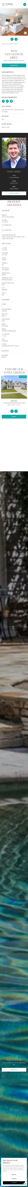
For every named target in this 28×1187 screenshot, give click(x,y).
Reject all (14, 1174)
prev (12, 39)
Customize (14, 1178)
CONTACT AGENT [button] (14, 193)
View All (14, 416)
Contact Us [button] (14, 1069)
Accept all (14, 1182)
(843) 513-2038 (14, 183)
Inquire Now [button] (14, 65)
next (16, 39)
